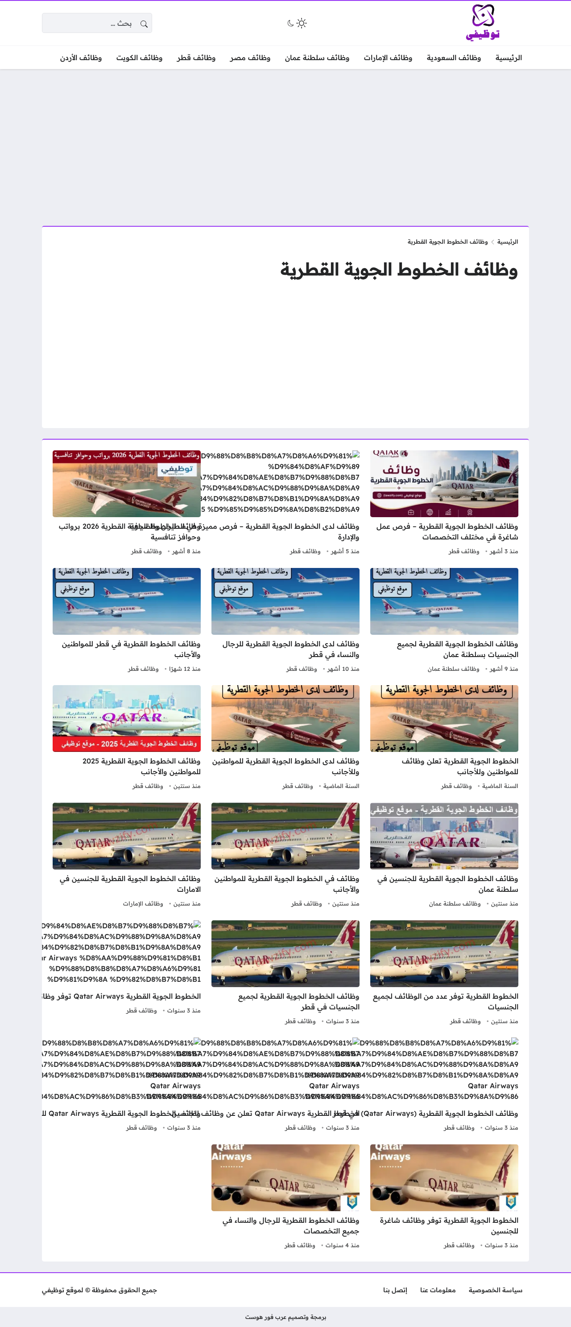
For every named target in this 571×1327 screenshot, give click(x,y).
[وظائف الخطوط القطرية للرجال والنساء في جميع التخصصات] (285, 1197)
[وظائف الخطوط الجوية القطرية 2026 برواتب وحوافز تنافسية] (127, 503)
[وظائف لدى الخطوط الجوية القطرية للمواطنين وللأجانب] (285, 738)
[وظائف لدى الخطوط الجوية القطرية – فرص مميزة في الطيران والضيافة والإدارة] (237, 503)
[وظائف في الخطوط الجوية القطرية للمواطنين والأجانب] (285, 856)
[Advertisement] (285, 142)
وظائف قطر (464, 551)
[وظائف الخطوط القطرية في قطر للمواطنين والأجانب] (127, 621)
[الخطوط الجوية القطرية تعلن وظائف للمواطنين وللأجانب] (444, 738)
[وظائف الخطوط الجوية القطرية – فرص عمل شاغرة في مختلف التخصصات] (444, 503)
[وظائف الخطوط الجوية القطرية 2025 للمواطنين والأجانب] (127, 738)
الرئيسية (507, 241)
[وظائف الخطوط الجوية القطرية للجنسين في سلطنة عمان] (444, 856)
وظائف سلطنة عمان (454, 668)
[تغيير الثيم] (296, 23)
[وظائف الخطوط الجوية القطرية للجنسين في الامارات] (127, 856)
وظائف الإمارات (143, 903)
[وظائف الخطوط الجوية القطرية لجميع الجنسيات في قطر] (285, 973)
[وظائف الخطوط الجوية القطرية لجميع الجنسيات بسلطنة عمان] (444, 621)
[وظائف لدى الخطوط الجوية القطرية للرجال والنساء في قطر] (285, 621)
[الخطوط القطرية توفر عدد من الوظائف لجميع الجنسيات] (444, 973)
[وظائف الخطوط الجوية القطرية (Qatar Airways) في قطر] (411, 1085)
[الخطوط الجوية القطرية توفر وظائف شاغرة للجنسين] (444, 1197)
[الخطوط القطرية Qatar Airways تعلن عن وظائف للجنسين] (253, 1085)
